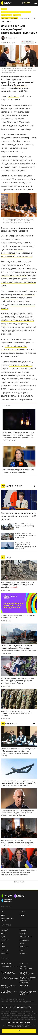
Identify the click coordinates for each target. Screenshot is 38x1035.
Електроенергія (6, 15)
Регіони (23, 933)
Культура (4, 953)
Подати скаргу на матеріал (8, 987)
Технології (24, 947)
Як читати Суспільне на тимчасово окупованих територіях (28, 980)
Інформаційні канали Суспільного (9, 978)
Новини (23, 953)
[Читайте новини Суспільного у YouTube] (18, 1007)
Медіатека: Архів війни (7, 919)
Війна (3, 912)
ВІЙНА (9, 21)
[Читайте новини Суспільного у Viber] (22, 1007)
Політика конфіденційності (27, 973)
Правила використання (26, 968)
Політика (5, 940)
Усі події (4, 930)
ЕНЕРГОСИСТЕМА (24, 18)
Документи (24, 986)
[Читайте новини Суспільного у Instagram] (14, 1007)
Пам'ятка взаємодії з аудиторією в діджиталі (28, 993)
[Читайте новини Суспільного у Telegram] (25, 1007)
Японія (4, 9)
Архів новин (6, 963)
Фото (22, 915)
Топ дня (23, 930)
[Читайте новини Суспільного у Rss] (2, 1007)
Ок (19, 1031)
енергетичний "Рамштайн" (14, 275)
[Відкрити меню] (36, 3)
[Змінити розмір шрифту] (36, 43)
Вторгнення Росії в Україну (9, 18)
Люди (22, 943)
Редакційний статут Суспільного (9, 992)
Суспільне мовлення (9, 967)
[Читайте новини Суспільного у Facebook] (6, 1007)
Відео (3, 915)
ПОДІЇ (33, 18)
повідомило (13, 96)
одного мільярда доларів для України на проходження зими (18, 282)
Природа (4, 950)
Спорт (22, 950)
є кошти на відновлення (20, 365)
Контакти (24, 963)
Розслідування (26, 937)
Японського (20, 85)
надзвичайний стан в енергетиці (16, 256)
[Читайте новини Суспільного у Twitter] (10, 1007)
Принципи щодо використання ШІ (8, 973)
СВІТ (3, 21)
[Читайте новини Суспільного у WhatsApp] (29, 1007)
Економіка (24, 940)
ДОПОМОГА (17, 15)
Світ (2, 943)
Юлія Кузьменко (11, 38)
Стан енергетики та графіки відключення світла (16, 12)
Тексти (22, 912)
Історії (3, 947)
